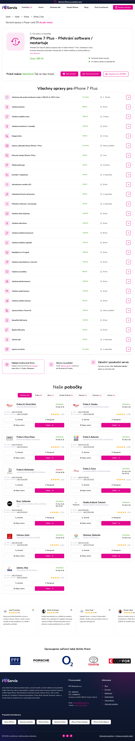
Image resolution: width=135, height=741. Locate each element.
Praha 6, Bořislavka (25, 469)
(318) (62, 447)
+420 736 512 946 (17, 543)
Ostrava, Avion (23, 535)
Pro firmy (108, 690)
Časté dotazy (109, 697)
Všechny (24, 395)
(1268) (128, 447)
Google (35, 366)
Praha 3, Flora (89, 468)
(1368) (128, 414)
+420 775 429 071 (17, 575)
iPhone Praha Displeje (79, 722)
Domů (8, 16)
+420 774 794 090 (17, 412)
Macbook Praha (60, 722)
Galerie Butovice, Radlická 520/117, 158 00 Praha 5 (98, 439)
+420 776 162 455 (17, 477)
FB (30, 366)
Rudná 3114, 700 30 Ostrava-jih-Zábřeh (28, 537)
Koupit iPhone (72, 7)
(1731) (62, 512)
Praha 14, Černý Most (26, 404)
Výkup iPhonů (109, 701)
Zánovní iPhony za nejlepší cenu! (70, 2)
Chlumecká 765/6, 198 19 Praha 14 (27, 407)
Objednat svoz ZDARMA (117, 74)
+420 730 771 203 (83, 444)
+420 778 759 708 (88, 447)
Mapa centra (20, 425)
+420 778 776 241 (88, 479)
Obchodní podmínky (111, 704)
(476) (62, 578)
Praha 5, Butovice (91, 437)
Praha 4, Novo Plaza (26, 437)
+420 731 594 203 (17, 510)
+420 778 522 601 (83, 510)
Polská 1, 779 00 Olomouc (91, 537)
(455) (129, 545)
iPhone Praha (43, 722)
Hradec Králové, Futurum (94, 502)
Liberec (111, 395)
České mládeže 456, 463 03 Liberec (27, 570)
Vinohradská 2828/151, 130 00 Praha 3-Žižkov (96, 471)
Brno (51, 395)
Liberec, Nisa (22, 567)
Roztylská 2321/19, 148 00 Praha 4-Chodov (96, 407)
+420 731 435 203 (83, 477)
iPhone (26, 16)
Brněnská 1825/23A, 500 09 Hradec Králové (96, 505)
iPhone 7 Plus (38, 16)
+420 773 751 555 (83, 543)
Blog (86, 7)
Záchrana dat (55, 7)
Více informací (35, 53)
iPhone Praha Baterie (101, 722)
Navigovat (50, 420)
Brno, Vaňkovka (23, 501)
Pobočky (27, 7)
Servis (41, 7)
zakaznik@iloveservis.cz (81, 703)
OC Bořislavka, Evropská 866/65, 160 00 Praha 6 (31, 472)
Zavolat (20, 420)
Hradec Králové (66, 395)
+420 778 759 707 (22, 512)
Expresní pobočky (26, 722)
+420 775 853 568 (83, 412)
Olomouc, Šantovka (91, 535)
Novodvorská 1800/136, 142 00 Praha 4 (28, 439)
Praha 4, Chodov (90, 404)
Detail (48, 425)
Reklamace (108, 693)
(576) (129, 512)
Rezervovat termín (92, 74)
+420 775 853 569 (88, 414)
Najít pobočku (71, 74)
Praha (38, 395)
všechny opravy (66, 366)
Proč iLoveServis (101, 7)
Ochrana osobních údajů (124, 736)
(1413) (128, 480)
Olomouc (97, 395)
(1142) (62, 545)
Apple (17, 16)
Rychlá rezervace (124, 7)
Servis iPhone (9, 722)
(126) (62, 414)
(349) (62, 480)
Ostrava (83, 395)
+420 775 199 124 (17, 444)
